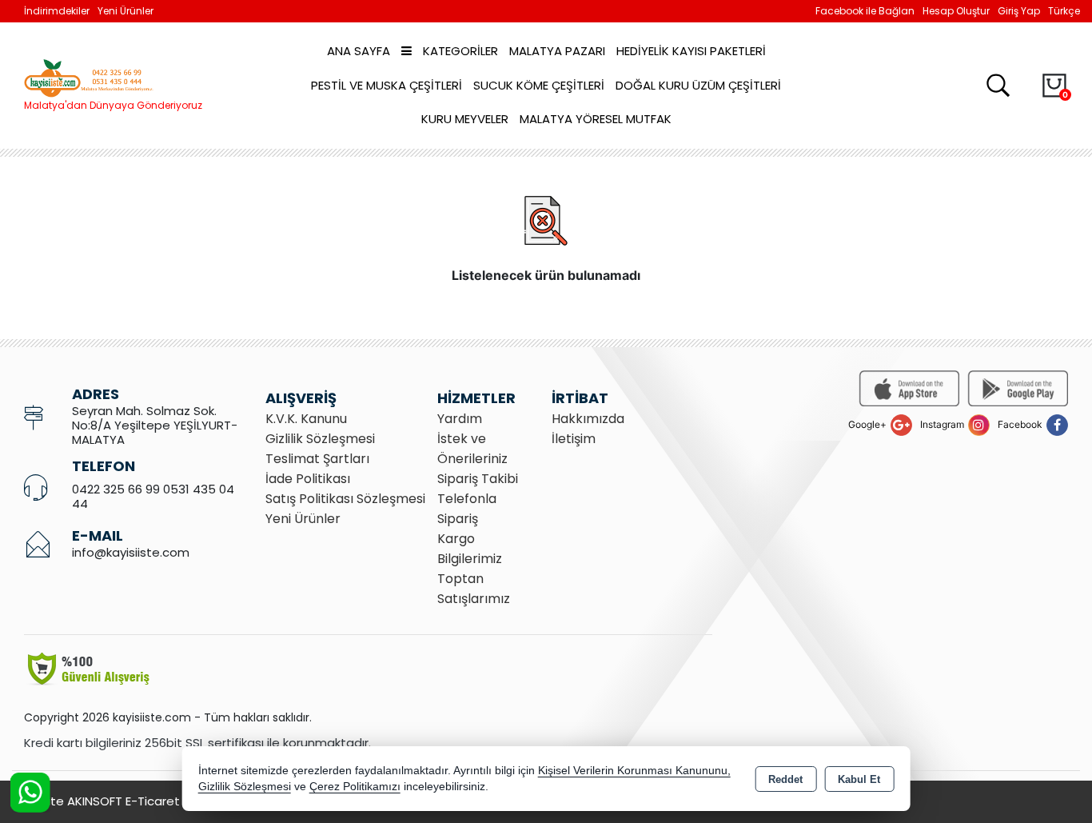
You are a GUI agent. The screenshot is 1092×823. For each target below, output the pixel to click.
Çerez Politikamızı (355, 787)
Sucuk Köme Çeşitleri (538, 85)
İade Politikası (307, 478)
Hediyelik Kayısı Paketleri (691, 50)
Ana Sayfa (358, 50)
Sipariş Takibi (477, 478)
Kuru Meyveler (464, 118)
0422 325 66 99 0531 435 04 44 (153, 496)
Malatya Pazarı (557, 50)
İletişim (574, 438)
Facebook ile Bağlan (865, 11)
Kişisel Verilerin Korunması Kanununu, (634, 771)
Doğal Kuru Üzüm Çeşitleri (698, 85)
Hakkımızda (588, 419)
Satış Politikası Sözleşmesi (345, 498)
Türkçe (1064, 11)
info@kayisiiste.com (130, 552)
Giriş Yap (1019, 11)
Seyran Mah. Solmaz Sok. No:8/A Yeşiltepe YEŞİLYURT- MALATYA (154, 425)
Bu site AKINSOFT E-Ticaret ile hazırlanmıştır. (152, 801)
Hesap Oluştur (956, 11)
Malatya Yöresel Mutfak (596, 118)
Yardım (459, 419)
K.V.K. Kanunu (306, 419)
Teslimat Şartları (317, 458)
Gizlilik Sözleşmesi (320, 438)
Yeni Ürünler (303, 518)
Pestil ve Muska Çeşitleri (386, 85)
